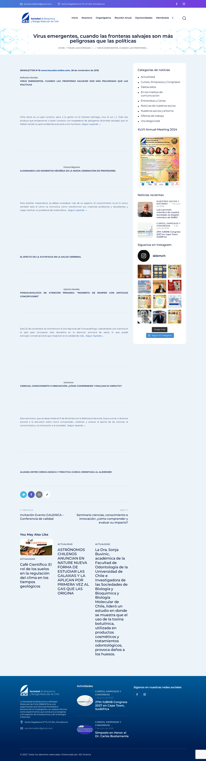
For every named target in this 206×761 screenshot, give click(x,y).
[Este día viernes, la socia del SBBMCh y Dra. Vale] (174, 286)
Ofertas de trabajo (152, 115)
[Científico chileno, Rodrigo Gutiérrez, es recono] (159, 316)
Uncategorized (150, 120)
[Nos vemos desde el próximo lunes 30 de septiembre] (174, 271)
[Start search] (184, 18)
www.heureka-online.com (55, 70)
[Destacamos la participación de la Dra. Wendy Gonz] (144, 271)
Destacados (148, 86)
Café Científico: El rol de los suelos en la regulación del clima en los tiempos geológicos (36, 575)
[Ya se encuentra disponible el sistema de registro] (174, 316)
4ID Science (84, 754)
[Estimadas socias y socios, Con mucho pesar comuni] (159, 286)
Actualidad (27, 559)
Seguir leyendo (93, 335)
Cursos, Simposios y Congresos (160, 81)
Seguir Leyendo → (91, 124)
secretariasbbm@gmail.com (39, 728)
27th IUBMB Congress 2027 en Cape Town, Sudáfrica (168, 234)
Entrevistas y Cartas (153, 100)
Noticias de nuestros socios (158, 105)
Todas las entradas (79, 48)
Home (61, 48)
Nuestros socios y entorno (157, 110)
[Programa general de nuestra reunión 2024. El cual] (159, 271)
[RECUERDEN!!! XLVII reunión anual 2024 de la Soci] (144, 301)
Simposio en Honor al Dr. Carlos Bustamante (112, 734)
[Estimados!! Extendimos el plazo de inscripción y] (159, 301)
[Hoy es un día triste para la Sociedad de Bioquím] (144, 316)
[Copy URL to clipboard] (47, 494)
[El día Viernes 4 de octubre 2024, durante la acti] (144, 286)
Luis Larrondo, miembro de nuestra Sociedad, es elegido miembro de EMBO (168, 214)
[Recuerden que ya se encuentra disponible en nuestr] (174, 301)
